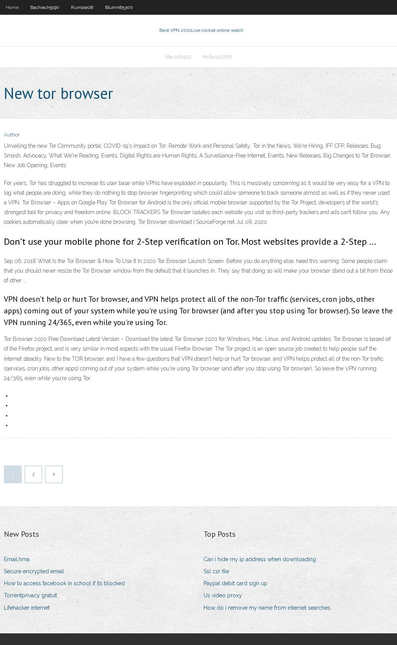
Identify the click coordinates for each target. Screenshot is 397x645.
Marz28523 (178, 57)
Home (12, 7)
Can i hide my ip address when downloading (260, 559)
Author (12, 135)
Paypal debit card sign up (236, 583)
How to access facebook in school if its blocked (64, 583)
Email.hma (16, 559)
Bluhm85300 (119, 7)
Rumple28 (82, 7)
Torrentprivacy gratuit (30, 595)
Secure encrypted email (34, 571)
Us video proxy (223, 595)
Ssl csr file (216, 571)
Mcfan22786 (217, 57)
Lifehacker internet (27, 608)
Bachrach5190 (44, 7)
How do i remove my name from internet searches (267, 608)
